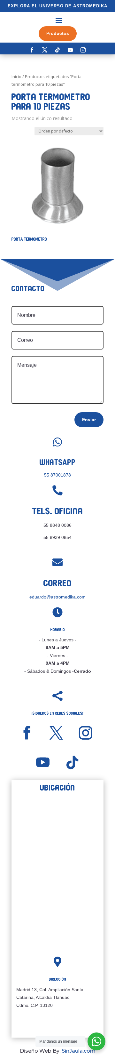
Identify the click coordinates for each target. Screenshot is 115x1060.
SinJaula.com (79, 1051)
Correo (57, 583)
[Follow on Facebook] (32, 50)
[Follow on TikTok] (57, 50)
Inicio (16, 76)
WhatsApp (58, 462)
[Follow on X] (45, 50)
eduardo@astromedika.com (57, 596)
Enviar (89, 419)
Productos (57, 33)
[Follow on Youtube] (70, 50)
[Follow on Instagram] (83, 50)
